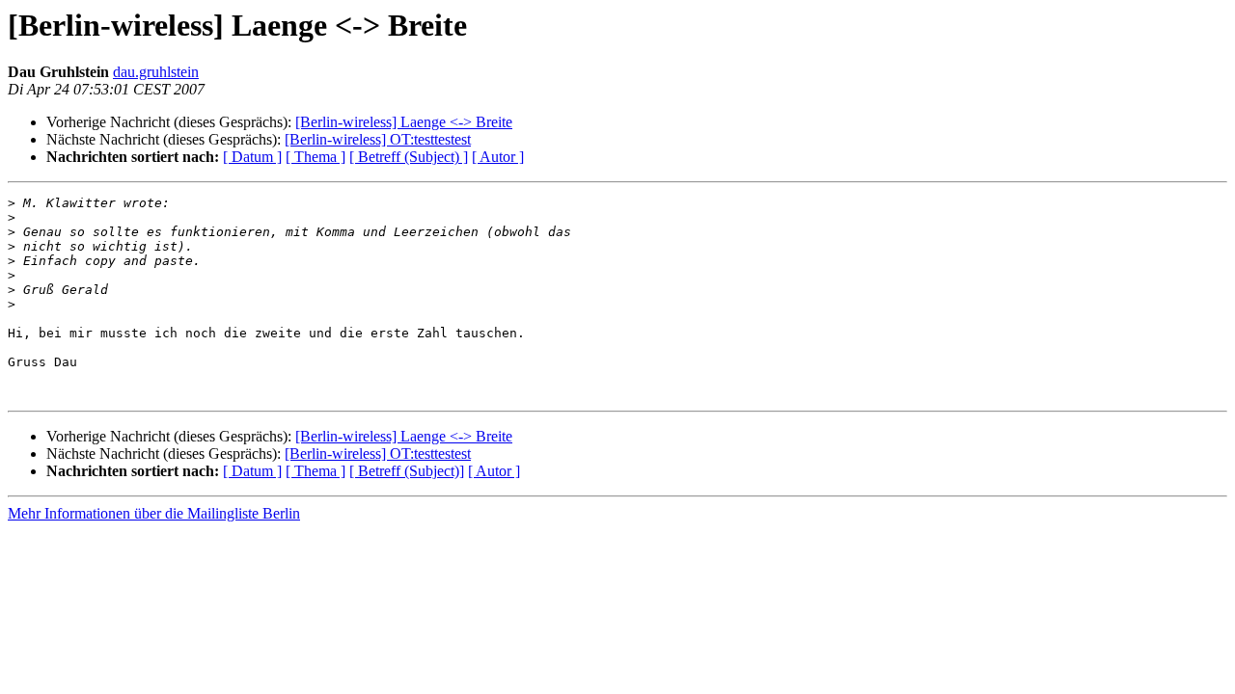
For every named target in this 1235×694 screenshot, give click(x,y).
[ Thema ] (315, 156)
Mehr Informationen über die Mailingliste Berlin (154, 513)
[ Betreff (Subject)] (406, 471)
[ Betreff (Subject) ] (408, 156)
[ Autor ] (498, 156)
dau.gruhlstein (156, 72)
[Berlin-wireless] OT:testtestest (378, 139)
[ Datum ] (252, 156)
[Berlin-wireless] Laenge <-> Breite (403, 122)
